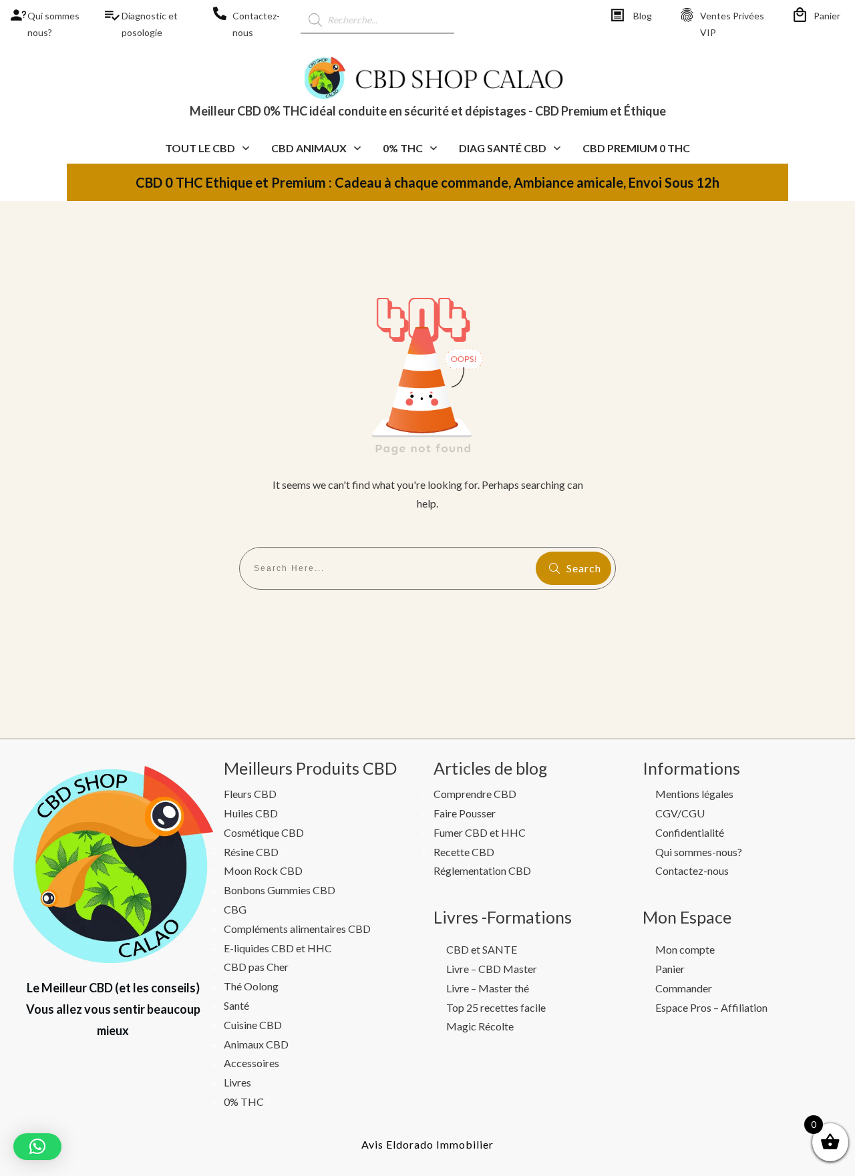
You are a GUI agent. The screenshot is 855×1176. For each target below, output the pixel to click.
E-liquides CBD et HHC (278, 948)
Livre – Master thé (487, 988)
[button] (37, 1146)
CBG (235, 909)
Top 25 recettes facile (496, 1007)
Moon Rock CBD (263, 870)
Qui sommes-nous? (698, 851)
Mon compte (685, 949)
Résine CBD (251, 851)
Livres (237, 1082)
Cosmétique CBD (264, 832)
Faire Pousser (465, 813)
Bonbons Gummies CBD (279, 890)
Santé (236, 1005)
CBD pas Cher (256, 966)
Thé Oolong (251, 986)
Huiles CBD (251, 813)
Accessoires (251, 1062)
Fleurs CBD (250, 793)
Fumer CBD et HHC (480, 832)
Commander (683, 988)
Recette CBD (464, 851)
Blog (642, 15)
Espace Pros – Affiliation (711, 1007)
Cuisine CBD (253, 1024)
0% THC (244, 1101)
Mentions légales (694, 793)
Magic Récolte (480, 1026)
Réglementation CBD (482, 870)
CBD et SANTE (481, 949)
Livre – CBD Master (491, 968)
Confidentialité (689, 832)
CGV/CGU (680, 813)
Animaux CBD (256, 1044)
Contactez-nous (692, 870)
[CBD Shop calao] (13, 15)
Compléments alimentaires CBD (297, 928)
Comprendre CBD (475, 793)
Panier (827, 15)
